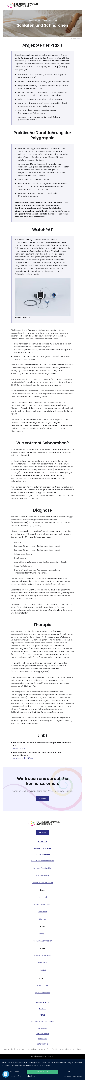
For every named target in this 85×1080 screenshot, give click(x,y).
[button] (80, 5)
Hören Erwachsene (42, 955)
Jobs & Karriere (42, 854)
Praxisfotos (42, 1029)
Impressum (42, 1039)
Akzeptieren (42, 1072)
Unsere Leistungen (42, 848)
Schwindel (42, 963)
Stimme (42, 919)
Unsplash (79, 38)
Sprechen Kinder (42, 993)
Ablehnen (14, 1072)
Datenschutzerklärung (77, 1076)
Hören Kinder (42, 985)
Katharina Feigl (42, 875)
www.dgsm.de (19, 748)
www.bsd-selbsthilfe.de (23, 758)
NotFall (42, 1009)
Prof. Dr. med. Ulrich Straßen (42, 861)
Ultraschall (42, 897)
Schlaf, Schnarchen (42, 904)
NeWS (42, 1015)
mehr (70, 1072)
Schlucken (42, 912)
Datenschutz (42, 1044)
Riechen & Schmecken (42, 941)
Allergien (42, 933)
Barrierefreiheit (42, 1034)
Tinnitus (42, 970)
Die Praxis (42, 842)
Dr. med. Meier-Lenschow (42, 883)
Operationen (42, 1002)
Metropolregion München (42, 1021)
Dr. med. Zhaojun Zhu (42, 868)
